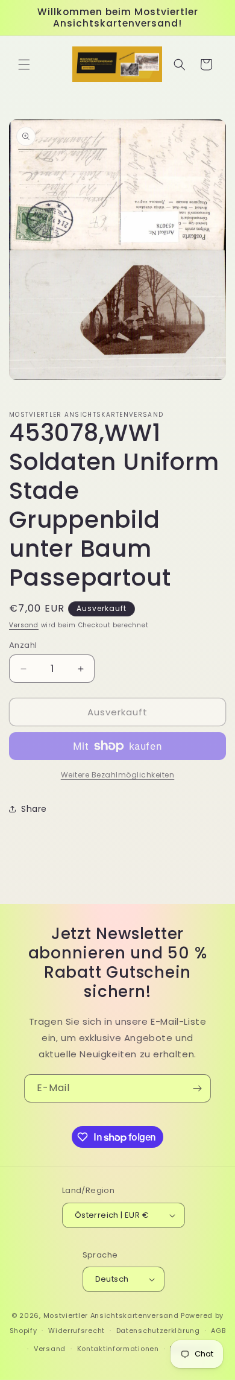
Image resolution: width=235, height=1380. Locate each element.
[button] (24, 64)
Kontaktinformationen (118, 1348)
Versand (24, 625)
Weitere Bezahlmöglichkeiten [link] (118, 775)
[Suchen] (179, 64)
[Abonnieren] (197, 1088)
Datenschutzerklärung (158, 1330)
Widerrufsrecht (76, 1330)
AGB (218, 1330)
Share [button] (34, 809)
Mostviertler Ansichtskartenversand (111, 1315)
